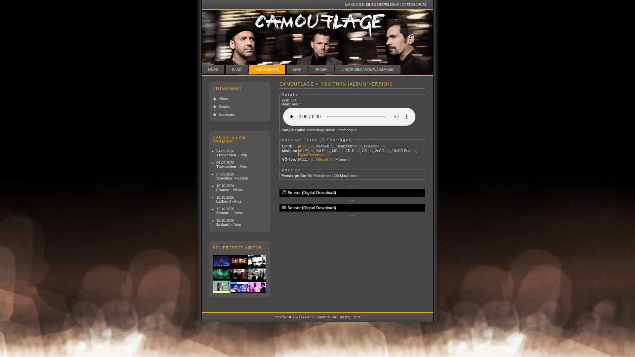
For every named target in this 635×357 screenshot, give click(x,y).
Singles (225, 106)
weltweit (322, 146)
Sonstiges (227, 114)
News (213, 69)
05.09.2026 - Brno (231, 165)
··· (352, 185)
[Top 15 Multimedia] (240, 274)
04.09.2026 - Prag (231, 153)
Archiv (321, 69)
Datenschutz (414, 4)
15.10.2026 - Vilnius (229, 188)
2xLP (320, 151)
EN (373, 4)
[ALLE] (303, 146)
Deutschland (346, 146)
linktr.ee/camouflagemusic (368, 69)
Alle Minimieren (319, 176)
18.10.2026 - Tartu (228, 222)
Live (297, 69)
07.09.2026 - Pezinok (232, 176)
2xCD (379, 151)
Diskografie (267, 69)
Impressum (389, 4)
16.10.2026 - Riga (228, 199)
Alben (223, 98)
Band (236, 69)
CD (364, 151)
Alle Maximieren (346, 176)
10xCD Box (401, 151)
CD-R (350, 151)
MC (335, 151)
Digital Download (311, 155)
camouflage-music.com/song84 (331, 130)
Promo (340, 159)
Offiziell (322, 159)
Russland (371, 146)
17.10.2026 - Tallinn (229, 211)
